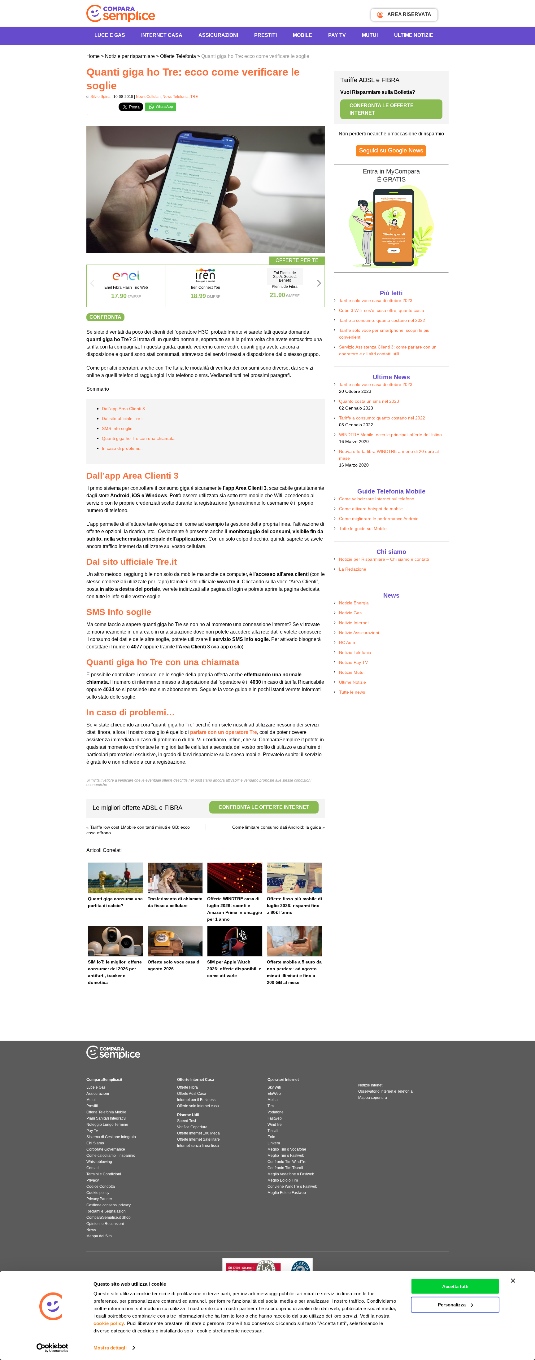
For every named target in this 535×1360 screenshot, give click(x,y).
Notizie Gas (350, 612)
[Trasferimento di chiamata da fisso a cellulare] (175, 877)
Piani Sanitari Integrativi (106, 1118)
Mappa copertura (372, 1097)
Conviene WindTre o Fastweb (292, 1186)
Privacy (92, 1180)
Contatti (92, 1168)
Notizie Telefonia (355, 652)
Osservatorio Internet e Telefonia (385, 1091)
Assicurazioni (218, 35)
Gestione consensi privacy (108, 1205)
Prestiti (265, 35)
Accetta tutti (455, 1286)
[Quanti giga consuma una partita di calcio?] (115, 877)
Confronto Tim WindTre (287, 1162)
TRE (194, 96)
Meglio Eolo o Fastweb (287, 1193)
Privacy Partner (99, 1199)
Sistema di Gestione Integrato (111, 1137)
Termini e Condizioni (103, 1174)
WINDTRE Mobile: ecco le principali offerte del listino (390, 434)
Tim (271, 1106)
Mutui (370, 35)
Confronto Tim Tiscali (285, 1168)
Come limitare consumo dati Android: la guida (276, 827)
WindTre (275, 1124)
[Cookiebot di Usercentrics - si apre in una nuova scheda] (52, 1348)
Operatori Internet (283, 1079)
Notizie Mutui (351, 672)
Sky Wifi (274, 1087)
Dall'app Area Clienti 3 (123, 408)
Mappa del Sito (99, 1236)
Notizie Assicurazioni (359, 632)
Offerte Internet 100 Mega (198, 1133)
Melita (273, 1100)
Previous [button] (92, 285)
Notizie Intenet (370, 1085)
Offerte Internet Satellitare (198, 1139)
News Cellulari (148, 96)
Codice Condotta (100, 1186)
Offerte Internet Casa (195, 1079)
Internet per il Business (196, 1100)
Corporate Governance (105, 1149)
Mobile (302, 35)
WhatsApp (164, 106)
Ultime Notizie (413, 35)
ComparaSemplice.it (104, 1079)
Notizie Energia (354, 602)
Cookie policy (97, 1193)
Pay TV (337, 35)
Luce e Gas (109, 35)
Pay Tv (92, 1131)
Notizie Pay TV (353, 662)
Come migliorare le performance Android (379, 518)
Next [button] (319, 285)
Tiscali (273, 1131)
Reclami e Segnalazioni (106, 1211)
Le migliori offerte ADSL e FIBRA (201, 807)
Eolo (271, 1137)
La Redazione (352, 569)
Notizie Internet (354, 622)
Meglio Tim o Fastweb (286, 1155)
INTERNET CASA (161, 35)
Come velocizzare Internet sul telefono (376, 498)
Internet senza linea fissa (198, 1145)
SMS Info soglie (117, 428)
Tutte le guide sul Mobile (363, 528)
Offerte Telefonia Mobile (106, 1112)
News (91, 1230)
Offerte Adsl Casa (191, 1093)
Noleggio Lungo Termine (107, 1124)
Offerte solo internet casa (198, 1106)
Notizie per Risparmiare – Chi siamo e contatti (384, 559)
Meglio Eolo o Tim (283, 1180)
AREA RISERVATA (408, 14)
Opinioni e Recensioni (105, 1224)
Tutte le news (352, 692)
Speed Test (186, 1121)
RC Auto (347, 642)
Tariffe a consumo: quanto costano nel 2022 (382, 320)
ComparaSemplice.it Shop (108, 1217)
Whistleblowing (99, 1162)
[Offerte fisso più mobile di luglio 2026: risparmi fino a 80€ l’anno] (294, 877)
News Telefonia (176, 96)
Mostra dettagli (110, 1347)
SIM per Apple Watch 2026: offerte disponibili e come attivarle (234, 968)
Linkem (274, 1143)
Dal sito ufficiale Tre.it (123, 418)
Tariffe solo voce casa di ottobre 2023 (375, 300)
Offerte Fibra (187, 1087)
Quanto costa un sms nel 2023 (369, 401)
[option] (126, 286)
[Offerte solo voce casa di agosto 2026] (175, 941)
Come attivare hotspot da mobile (371, 508)
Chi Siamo (95, 1143)
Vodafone (276, 1112)
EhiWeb (274, 1093)
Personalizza (452, 1304)
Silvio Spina (100, 96)
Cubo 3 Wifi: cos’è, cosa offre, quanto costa (381, 310)
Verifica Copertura (192, 1127)
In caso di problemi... (122, 448)
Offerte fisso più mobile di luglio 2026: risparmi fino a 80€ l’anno (294, 905)
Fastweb (275, 1118)
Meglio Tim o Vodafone (287, 1149)
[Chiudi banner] (513, 1281)
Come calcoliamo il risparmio (110, 1155)
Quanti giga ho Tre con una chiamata (138, 438)
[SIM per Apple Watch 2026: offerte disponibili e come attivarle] (235, 941)
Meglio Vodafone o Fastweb (291, 1174)
